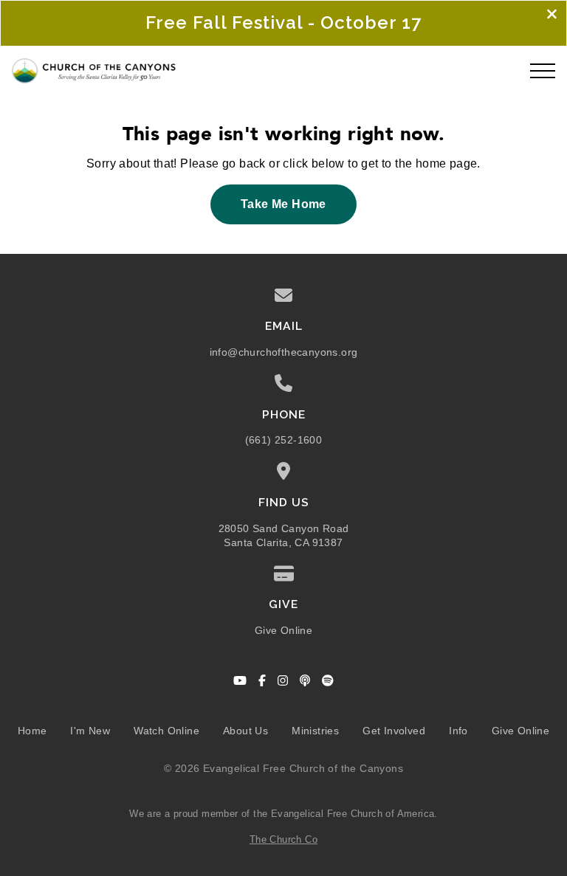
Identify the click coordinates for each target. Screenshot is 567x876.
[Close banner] (551, 15)
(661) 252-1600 (284, 440)
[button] (542, 70)
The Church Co (283, 839)
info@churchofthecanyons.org (284, 352)
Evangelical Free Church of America (353, 813)
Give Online (283, 630)
